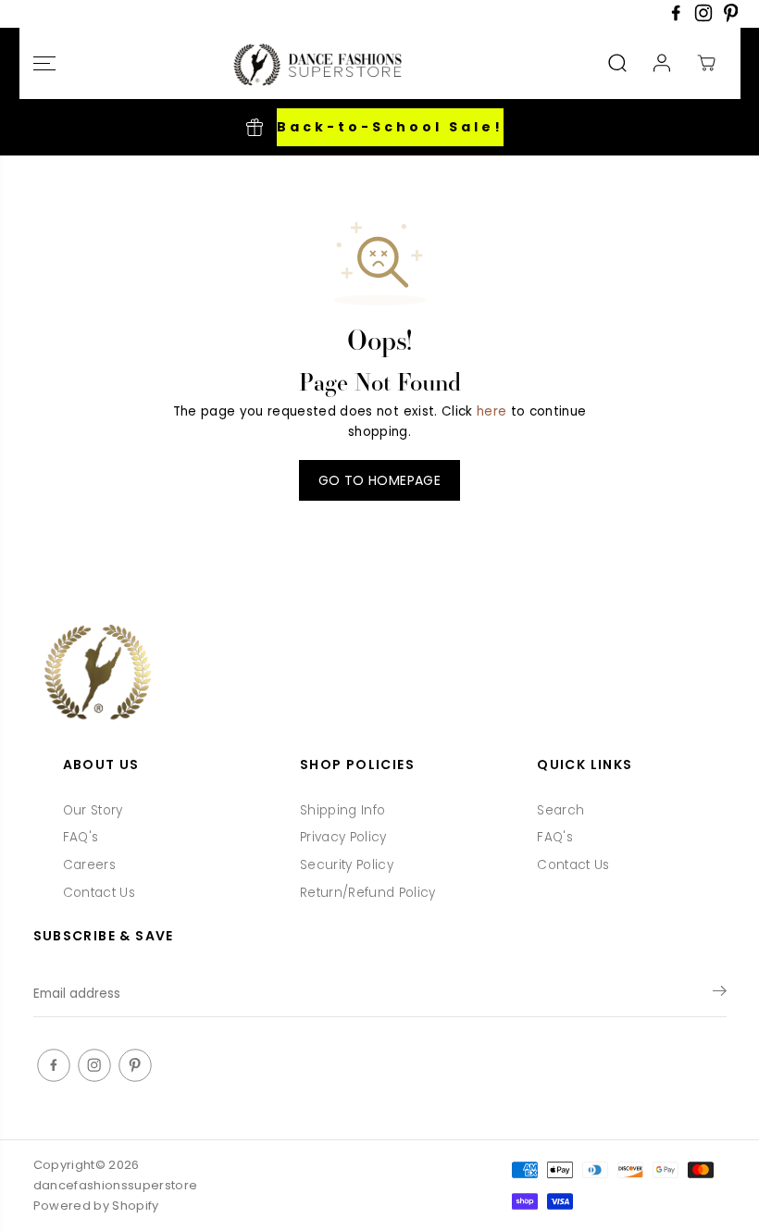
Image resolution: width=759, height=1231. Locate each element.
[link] (380, 674)
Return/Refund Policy (368, 892)
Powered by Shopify (96, 1205)
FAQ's (81, 837)
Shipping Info (342, 810)
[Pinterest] (731, 18)
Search (560, 810)
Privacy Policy (343, 837)
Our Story (93, 810)
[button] (44, 63)
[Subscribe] (720, 994)
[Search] (617, 63)
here (491, 411)
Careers (89, 865)
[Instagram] (703, 18)
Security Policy (346, 865)
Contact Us (99, 892)
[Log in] (661, 63)
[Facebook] (676, 18)
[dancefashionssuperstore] (312, 63)
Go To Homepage (379, 480)
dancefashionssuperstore (115, 1185)
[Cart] (706, 63)
